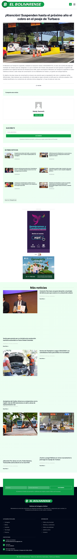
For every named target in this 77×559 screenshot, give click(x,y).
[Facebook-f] (40, 514)
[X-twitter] (43, 514)
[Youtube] (34, 514)
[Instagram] (37, 514)
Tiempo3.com (13, 200)
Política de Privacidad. (52, 139)
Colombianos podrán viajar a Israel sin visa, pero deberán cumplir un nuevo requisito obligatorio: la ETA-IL (60, 170)
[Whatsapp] (73, 555)
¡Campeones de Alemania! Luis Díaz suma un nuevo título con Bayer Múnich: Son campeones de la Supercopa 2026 (26, 184)
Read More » (6, 346)
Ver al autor (38, 115)
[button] (70, 4)
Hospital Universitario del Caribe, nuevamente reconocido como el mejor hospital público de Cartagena (25, 154)
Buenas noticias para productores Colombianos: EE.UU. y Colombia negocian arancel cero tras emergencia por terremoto (26, 170)
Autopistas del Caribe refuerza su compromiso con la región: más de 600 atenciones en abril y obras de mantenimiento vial (20, 403)
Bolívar (30, 12)
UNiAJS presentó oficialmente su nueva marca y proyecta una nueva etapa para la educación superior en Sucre (60, 154)
